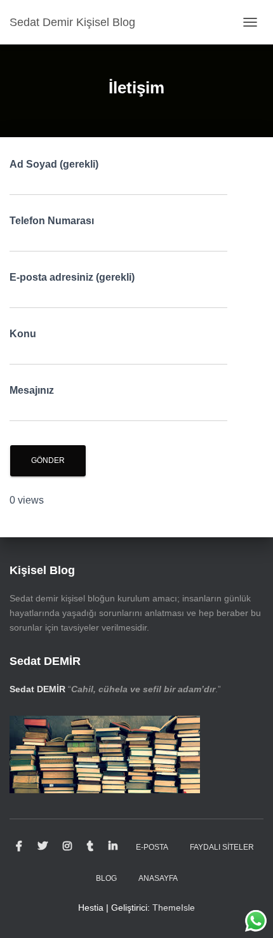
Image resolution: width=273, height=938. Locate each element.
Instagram (67, 846)
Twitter (42, 846)
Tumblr (90, 846)
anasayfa (158, 878)
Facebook (19, 846)
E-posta (152, 847)
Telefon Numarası (52, 220)
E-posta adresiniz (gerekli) (72, 277)
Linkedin (113, 846)
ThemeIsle (173, 907)
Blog (106, 878)
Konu (23, 333)
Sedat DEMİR (37, 689)
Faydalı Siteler (222, 847)
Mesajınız (32, 390)
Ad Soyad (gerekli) (54, 164)
